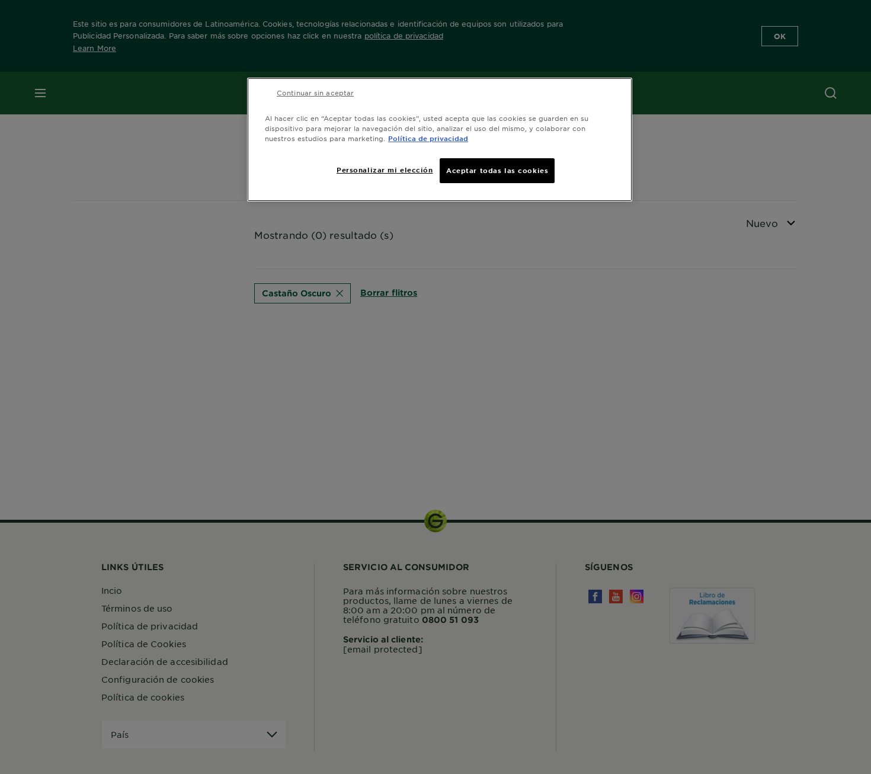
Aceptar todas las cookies (497, 170)
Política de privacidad (428, 138)
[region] (439, 140)
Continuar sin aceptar (315, 92)
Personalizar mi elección (385, 169)
